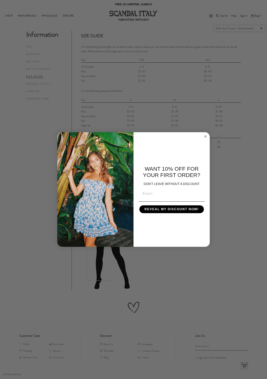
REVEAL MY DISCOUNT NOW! (171, 209)
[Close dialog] (205, 136)
